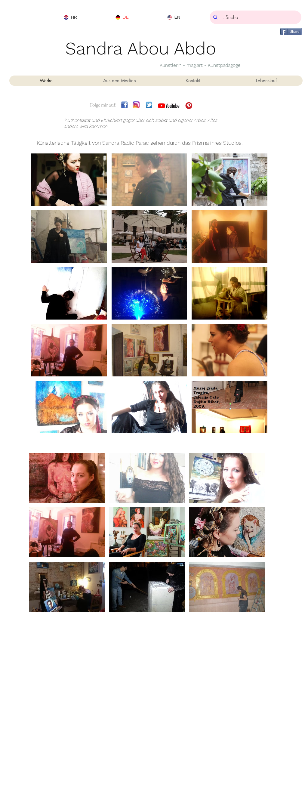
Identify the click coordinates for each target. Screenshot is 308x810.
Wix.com (179, 728)
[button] (69, 179)
